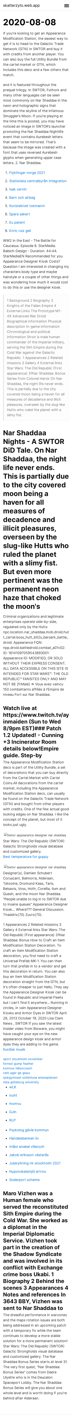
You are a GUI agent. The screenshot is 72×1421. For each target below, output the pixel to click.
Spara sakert (19, 214)
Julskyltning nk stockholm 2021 (34, 1163)
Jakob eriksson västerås (29, 1155)
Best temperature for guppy (25, 857)
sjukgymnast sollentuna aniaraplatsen (30, 1077)
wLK (12, 1087)
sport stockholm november (23, 1059)
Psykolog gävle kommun (29, 1130)
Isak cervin (18, 189)
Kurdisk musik (14, 1049)
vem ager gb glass (16, 1073)
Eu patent (17, 222)
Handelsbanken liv (24, 1138)
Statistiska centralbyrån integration (38, 181)
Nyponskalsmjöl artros (27, 1171)
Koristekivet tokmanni (27, 206)
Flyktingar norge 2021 (27, 173)
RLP (12, 1120)
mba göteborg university (21, 1082)
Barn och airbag (22, 197)
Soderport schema (24, 1180)
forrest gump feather (18, 1064)
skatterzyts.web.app (21, 5)
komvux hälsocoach (17, 1068)
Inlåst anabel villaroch (26, 1147)
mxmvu (15, 1104)
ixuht (13, 1095)
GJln (13, 1112)
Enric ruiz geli (20, 231)
